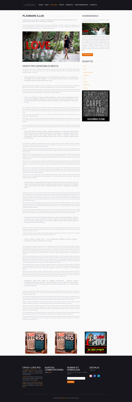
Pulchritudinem (87, 85)
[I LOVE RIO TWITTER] (98, 376)
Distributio (69, 5)
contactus (93, 5)
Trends (85, 69)
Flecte (85, 66)
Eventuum (86, 88)
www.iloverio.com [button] (87, 54)
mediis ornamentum (81, 5)
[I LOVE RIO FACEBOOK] (95, 376)
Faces (85, 78)
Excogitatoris (86, 75)
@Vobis (50, 372)
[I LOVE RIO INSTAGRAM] (91, 376)
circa (47, 5)
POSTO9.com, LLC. (63, 398)
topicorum (53, 5)
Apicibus (85, 81)
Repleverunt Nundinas (88, 72)
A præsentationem (26, 370)
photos (61, 5)
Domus (41, 5)
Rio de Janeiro (34, 370)
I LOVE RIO (30, 5)
